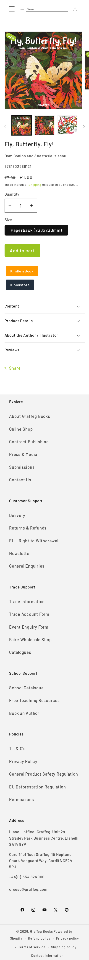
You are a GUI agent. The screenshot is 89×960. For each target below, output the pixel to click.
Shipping (35, 184)
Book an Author (24, 713)
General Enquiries (26, 566)
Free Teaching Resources (34, 700)
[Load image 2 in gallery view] (44, 125)
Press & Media (23, 454)
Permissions (21, 799)
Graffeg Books (41, 931)
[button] (11, 8)
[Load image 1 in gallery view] (22, 125)
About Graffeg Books (29, 416)
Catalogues (20, 652)
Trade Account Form (29, 614)
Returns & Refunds (28, 527)
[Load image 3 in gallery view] (68, 125)
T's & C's (17, 748)
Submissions (22, 467)
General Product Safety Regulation (43, 774)
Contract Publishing (29, 441)
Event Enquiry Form (28, 627)
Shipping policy (63, 947)
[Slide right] (84, 127)
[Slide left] (5, 127)
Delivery (17, 515)
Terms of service (32, 947)
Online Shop (21, 429)
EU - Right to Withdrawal (33, 540)
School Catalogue (26, 687)
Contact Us (20, 479)
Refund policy (39, 938)
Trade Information (27, 601)
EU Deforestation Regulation (37, 786)
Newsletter (20, 553)
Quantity (12, 194)
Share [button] (15, 368)
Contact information (47, 955)
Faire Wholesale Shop (30, 639)
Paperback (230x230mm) (36, 230)
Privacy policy (67, 938)
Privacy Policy (23, 761)
